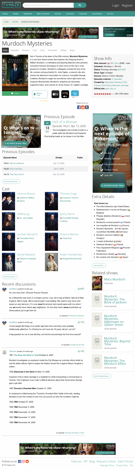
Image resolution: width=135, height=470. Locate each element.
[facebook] (79, 108)
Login (115, 5)
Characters (52, 50)
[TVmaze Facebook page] (19, 461)
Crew (42, 50)
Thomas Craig (68, 193)
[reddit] (83, 108)
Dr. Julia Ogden (26, 217)
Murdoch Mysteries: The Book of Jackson (115, 299)
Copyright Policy (107, 465)
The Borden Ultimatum (76, 315)
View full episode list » (11, 181)
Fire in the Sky (16, 168)
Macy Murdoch (114, 279)
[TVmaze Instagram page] (23, 461)
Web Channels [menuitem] (43, 13)
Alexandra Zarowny (113, 82)
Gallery (64, 50)
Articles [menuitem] (57, 13)
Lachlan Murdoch (27, 234)
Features (76, 461)
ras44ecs (13, 288)
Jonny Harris (67, 214)
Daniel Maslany (26, 254)
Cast (35, 50)
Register (127, 5)
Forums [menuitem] (110, 13)
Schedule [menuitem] (70, 13)
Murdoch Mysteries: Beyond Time (117, 341)
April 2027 (121, 69)
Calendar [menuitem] (83, 13)
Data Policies (125, 461)
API (85, 461)
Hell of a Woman (64, 122)
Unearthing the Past (77, 345)
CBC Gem (114, 63)
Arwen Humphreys (71, 254)
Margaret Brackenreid (72, 258)
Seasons (26, 50)
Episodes (15, 50)
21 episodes (117, 78)
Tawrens (12, 351)
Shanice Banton (69, 234)
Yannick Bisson (26, 193)
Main (5, 50)
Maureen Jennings (121, 85)
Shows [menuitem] (5, 13)
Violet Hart (67, 238)
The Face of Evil (17, 174)
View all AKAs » (99, 265)
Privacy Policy (122, 465)
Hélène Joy (23, 214)
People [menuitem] (16, 13)
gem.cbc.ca (111, 88)
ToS (131, 465)
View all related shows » (102, 376)
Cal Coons (106, 85)
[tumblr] (87, 108)
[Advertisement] (51, 33)
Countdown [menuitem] (97, 13)
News (72, 50)
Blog (92, 461)
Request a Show (106, 461)
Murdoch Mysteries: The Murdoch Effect (115, 361)
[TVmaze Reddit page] (27, 461)
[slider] (104, 94)
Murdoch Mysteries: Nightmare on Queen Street (114, 320)
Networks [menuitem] (28, 13)
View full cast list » (10, 277)
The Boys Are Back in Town (74, 433)
